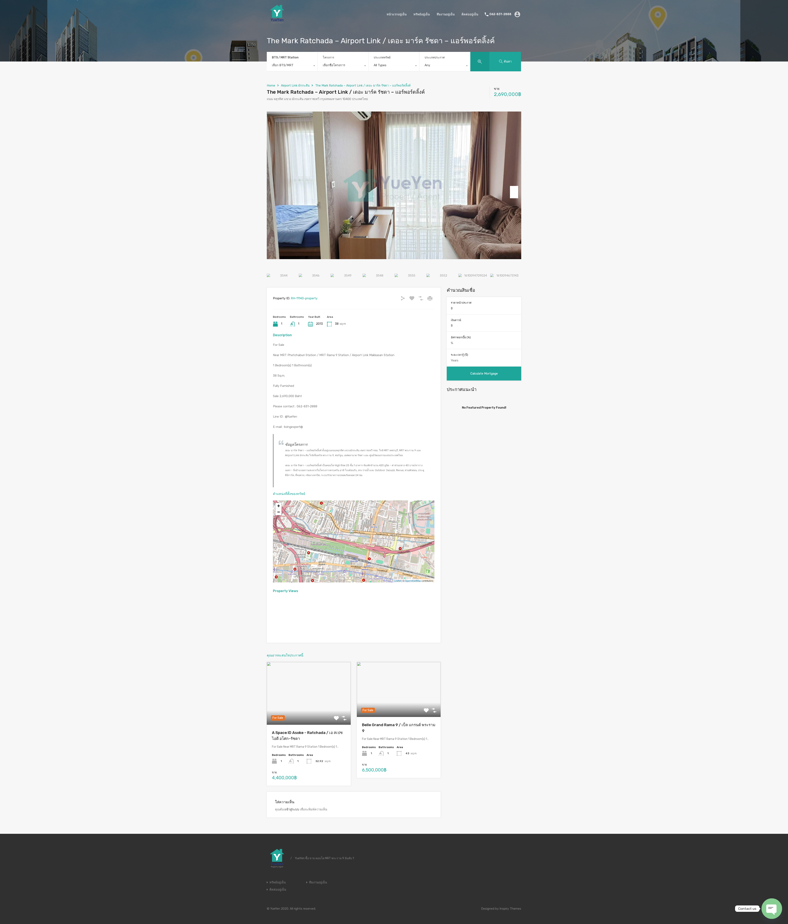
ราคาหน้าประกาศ (461, 302)
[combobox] (292, 66)
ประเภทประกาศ (435, 57)
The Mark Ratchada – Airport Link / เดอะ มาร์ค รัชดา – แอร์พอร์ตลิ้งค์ (363, 85)
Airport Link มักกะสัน (295, 85)
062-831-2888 (500, 14)
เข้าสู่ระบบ (292, 809)
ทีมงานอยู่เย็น (446, 14)
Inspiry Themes (510, 908)
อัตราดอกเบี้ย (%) (461, 337)
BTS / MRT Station (285, 57)
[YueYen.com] (277, 23)
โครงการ (328, 57)
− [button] (278, 512)
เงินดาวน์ (456, 320)
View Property (309, 712)
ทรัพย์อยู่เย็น (421, 14)
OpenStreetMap (413, 580)
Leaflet (397, 580)
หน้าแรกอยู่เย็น (397, 14)
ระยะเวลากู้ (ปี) (459, 354)
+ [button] (278, 505)
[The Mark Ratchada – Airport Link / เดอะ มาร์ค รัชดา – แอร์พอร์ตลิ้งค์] (354, 535)
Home (271, 85)
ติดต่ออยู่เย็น (470, 14)
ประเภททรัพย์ (382, 57)
